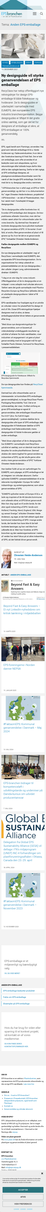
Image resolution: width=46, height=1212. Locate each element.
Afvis (23, 1197)
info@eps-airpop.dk (13, 1167)
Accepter (23, 1190)
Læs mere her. (28, 1084)
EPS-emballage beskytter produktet (19, 991)
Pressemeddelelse (10, 66)
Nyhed (5, 63)
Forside (38, 63)
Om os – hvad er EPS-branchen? (17, 1095)
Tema (5, 24)
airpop (15, 1132)
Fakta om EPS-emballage (14, 997)
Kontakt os (8, 1106)
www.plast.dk (9, 1140)
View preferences (23, 1204)
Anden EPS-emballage (25, 24)
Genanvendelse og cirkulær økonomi (18, 1109)
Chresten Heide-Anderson (28, 555)
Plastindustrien (30, 1078)
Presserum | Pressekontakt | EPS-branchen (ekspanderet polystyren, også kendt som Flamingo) (21, 1100)
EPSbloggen (17, 63)
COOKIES (16, 1209)
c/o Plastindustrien (8, 1159)
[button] (42, 1173)
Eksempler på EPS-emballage (16, 1003)
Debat (28, 63)
